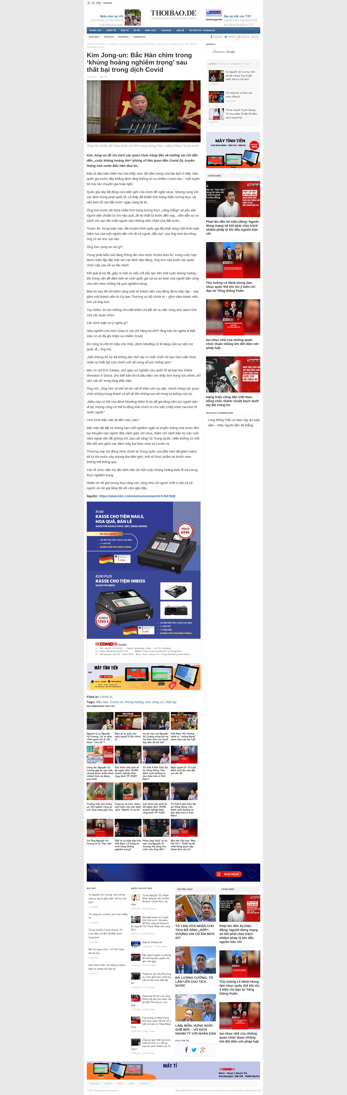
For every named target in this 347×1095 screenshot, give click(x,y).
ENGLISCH (94, 37)
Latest (213, 64)
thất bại (171, 702)
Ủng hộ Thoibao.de (152, 942)
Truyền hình (185, 889)
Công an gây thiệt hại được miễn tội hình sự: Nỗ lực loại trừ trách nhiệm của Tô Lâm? (151, 1045)
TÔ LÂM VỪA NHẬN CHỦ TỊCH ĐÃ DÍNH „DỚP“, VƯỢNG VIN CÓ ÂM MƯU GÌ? (195, 932)
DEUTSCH (109, 37)
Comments (236, 64)
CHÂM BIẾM (214, 176)
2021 (96, 44)
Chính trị (111, 30)
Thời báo (97, 1090)
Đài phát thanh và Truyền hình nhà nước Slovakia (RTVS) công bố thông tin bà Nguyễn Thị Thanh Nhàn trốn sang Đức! (150, 923)
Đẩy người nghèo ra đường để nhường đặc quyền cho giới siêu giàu (156, 958)
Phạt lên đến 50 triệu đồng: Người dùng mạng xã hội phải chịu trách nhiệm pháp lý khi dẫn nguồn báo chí (232, 227)
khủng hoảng (134, 702)
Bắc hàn (102, 702)
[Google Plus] (204, 1051)
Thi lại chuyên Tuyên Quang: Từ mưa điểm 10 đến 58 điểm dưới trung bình (106, 933)
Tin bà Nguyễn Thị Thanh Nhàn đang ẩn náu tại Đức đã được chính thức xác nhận (150, 900)
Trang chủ (95, 30)
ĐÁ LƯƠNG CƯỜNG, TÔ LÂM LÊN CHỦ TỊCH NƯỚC (194, 981)
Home (89, 44)
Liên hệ (180, 30)
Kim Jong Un (154, 702)
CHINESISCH (139, 37)
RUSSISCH (123, 37)
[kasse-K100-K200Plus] (144, 660)
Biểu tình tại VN (111, 16)
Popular (224, 64)
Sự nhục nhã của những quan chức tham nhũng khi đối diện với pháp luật (232, 344)
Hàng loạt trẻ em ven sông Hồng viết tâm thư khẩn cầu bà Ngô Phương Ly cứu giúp (151, 1001)
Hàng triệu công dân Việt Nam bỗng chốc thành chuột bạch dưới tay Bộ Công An (232, 401)
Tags (247, 64)
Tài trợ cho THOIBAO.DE (202, 30)
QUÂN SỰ (144, 1083)
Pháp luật (150, 30)
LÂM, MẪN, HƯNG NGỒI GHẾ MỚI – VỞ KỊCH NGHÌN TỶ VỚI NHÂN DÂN (195, 1029)
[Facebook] (188, 1051)
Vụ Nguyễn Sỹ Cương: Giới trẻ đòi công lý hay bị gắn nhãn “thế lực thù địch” (107, 898)
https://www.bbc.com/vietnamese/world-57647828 (137, 496)
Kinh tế (125, 30)
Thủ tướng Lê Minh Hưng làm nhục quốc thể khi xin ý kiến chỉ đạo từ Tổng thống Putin (230, 287)
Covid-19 (116, 702)
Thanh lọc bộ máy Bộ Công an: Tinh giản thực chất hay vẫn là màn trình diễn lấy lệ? (151, 979)
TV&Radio (166, 30)
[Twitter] (195, 1051)
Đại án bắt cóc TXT (237, 16)
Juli (103, 44)
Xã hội (136, 30)
